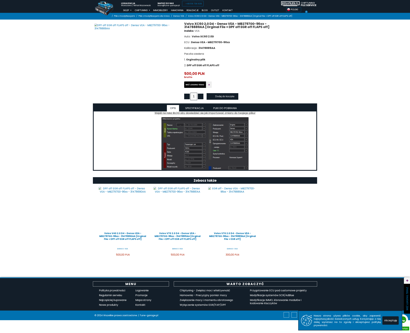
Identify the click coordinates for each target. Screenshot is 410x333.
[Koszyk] (306, 9)
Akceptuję (390, 320)
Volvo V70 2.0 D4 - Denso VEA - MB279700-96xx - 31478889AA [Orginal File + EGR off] (232, 236)
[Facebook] (263, 3)
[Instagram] (294, 315)
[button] (193, 3)
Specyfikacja (194, 108)
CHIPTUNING (308, 4)
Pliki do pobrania (225, 108)
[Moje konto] (312, 10)
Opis (173, 108)
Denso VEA (122, 249)
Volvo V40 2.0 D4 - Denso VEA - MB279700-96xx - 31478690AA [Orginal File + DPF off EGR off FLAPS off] (122, 236)
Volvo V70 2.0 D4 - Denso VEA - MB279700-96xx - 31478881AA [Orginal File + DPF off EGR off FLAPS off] (178, 236)
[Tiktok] (269, 3)
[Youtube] (275, 3)
